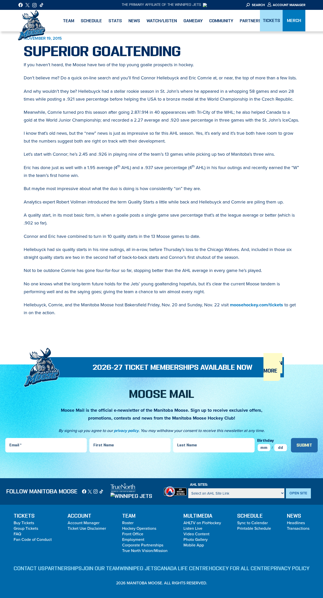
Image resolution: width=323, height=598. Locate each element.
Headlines (296, 522)
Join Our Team (100, 568)
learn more (272, 367)
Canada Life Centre (183, 568)
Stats (115, 20)
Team (68, 20)
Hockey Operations (139, 528)
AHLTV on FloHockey (202, 522)
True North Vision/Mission (145, 550)
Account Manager (288, 5)
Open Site (298, 493)
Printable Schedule (254, 528)
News (134, 20)
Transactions (298, 528)
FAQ (17, 534)
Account (79, 516)
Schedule (91, 20)
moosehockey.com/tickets (256, 305)
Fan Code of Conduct (33, 539)
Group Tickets (26, 528)
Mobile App (193, 545)
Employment (133, 539)
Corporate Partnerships (142, 545)
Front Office (132, 534)
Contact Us (29, 568)
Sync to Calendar (252, 522)
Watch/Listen (162, 20)
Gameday (193, 20)
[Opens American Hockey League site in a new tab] (175, 491)
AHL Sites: (199, 484)
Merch (294, 20)
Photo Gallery (195, 539)
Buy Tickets (24, 522)
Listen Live (192, 528)
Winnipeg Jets (138, 568)
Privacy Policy (290, 568)
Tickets (271, 20)
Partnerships (63, 568)
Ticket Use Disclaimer (87, 528)
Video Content (196, 534)
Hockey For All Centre (239, 568)
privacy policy (126, 430)
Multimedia (197, 516)
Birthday (265, 440)
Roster (127, 522)
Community (221, 20)
